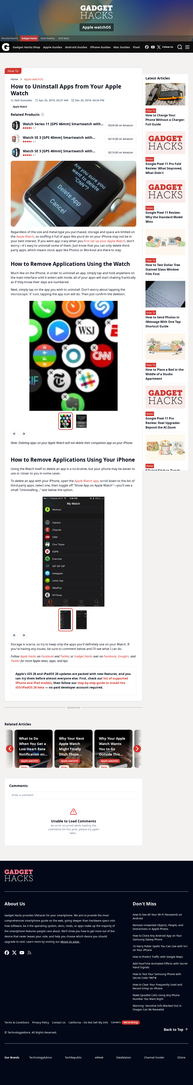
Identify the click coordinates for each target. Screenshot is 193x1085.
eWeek (99, 1057)
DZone (181, 1057)
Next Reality (48, 38)
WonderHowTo (10, 38)
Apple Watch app (86, 481)
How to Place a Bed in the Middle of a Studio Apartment (165, 374)
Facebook (47, 656)
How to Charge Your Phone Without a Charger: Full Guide (165, 119)
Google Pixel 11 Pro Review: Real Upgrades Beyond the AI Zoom (163, 422)
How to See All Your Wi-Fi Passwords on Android (157, 916)
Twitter (64, 656)
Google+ (123, 656)
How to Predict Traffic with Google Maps (158, 956)
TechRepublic (73, 1057)
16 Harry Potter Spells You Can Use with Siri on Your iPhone (160, 948)
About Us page (70, 941)
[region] (73, 355)
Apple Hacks (28, 656)
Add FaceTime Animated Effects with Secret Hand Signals (160, 965)
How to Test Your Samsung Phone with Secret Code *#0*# (157, 976)
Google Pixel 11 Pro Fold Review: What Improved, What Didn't (164, 168)
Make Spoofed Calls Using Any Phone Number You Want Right (156, 997)
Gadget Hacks (29, 38)
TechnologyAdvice (40, 1057)
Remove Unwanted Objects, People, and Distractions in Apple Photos (158, 927)
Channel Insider (154, 1057)
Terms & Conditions (17, 1022)
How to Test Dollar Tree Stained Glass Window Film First (163, 269)
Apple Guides (52, 47)
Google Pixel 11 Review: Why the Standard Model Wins (164, 217)
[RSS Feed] (29, 952)
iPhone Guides (100, 47)
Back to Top (173, 1029)
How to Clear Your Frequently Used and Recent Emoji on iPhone (157, 986)
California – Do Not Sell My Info (88, 1022)
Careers (124, 1022)
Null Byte (63, 38)
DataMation (123, 1057)
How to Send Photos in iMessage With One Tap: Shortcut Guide (163, 321)
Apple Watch (25, 236)
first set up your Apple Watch (104, 241)
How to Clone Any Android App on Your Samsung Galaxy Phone (157, 937)
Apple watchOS (96, 27)
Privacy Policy (40, 1022)
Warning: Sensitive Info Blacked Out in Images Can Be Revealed (157, 1007)
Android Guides (76, 47)
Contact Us (59, 1022)
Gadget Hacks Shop (26, 47)
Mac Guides (121, 47)
